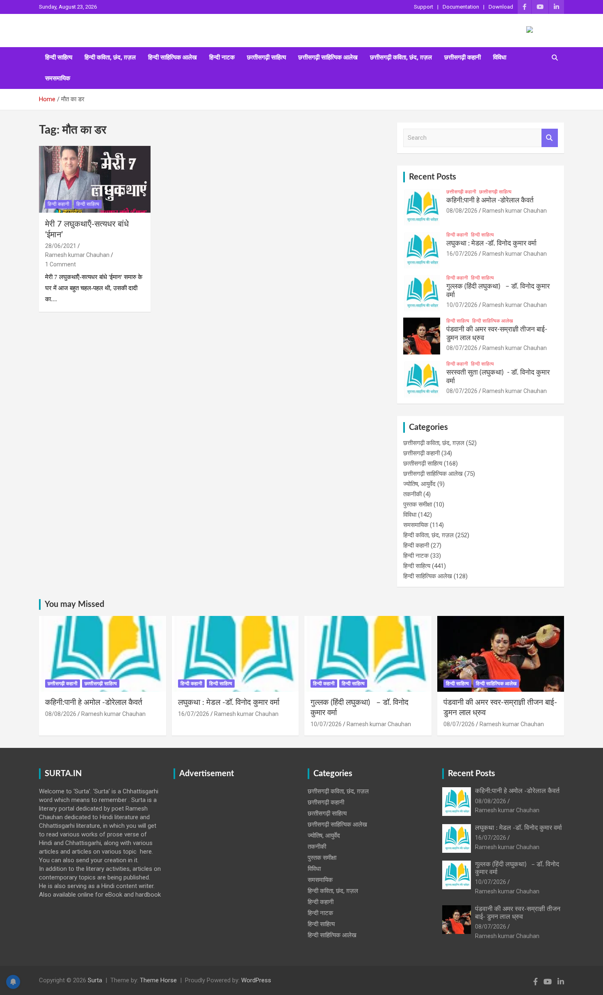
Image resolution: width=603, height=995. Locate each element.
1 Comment (60, 264)
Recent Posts (432, 177)
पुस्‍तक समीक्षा (417, 504)
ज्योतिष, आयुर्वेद (419, 484)
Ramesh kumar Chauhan (77, 255)
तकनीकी (412, 494)
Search (549, 138)
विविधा (499, 57)
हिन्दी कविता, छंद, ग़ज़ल (110, 57)
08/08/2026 (461, 210)
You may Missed (74, 604)
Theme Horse (158, 980)
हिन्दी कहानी (58, 204)
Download (501, 7)
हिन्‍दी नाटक (222, 57)
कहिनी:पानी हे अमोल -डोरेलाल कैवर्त (490, 200)
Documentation (461, 7)
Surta (95, 980)
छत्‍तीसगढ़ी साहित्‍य (266, 57)
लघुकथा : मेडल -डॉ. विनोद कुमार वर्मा (491, 243)
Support (423, 7)
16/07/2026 (461, 253)
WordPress (256, 980)
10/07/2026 (461, 305)
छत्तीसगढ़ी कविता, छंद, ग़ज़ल (401, 57)
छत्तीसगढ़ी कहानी (462, 57)
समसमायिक (57, 78)
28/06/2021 (60, 246)
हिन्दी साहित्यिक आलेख (172, 57)
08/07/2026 (461, 348)
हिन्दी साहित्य (58, 57)
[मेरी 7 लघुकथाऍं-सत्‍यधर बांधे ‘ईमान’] (95, 179)
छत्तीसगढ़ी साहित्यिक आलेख (328, 57)
